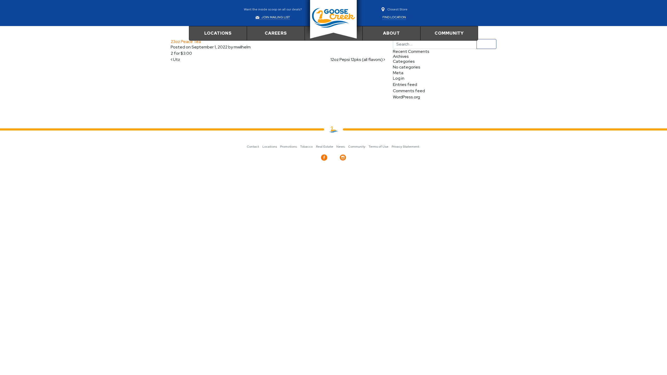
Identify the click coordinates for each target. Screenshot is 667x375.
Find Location (394, 17)
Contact (253, 147)
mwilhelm (242, 47)
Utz (176, 59)
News (340, 147)
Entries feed (405, 84)
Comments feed (409, 90)
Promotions (288, 147)
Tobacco (306, 147)
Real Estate (324, 147)
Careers (276, 33)
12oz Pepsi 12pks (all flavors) (357, 59)
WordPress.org (406, 97)
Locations (218, 33)
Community (449, 33)
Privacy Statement (405, 147)
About (391, 33)
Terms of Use (378, 147)
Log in (398, 78)
